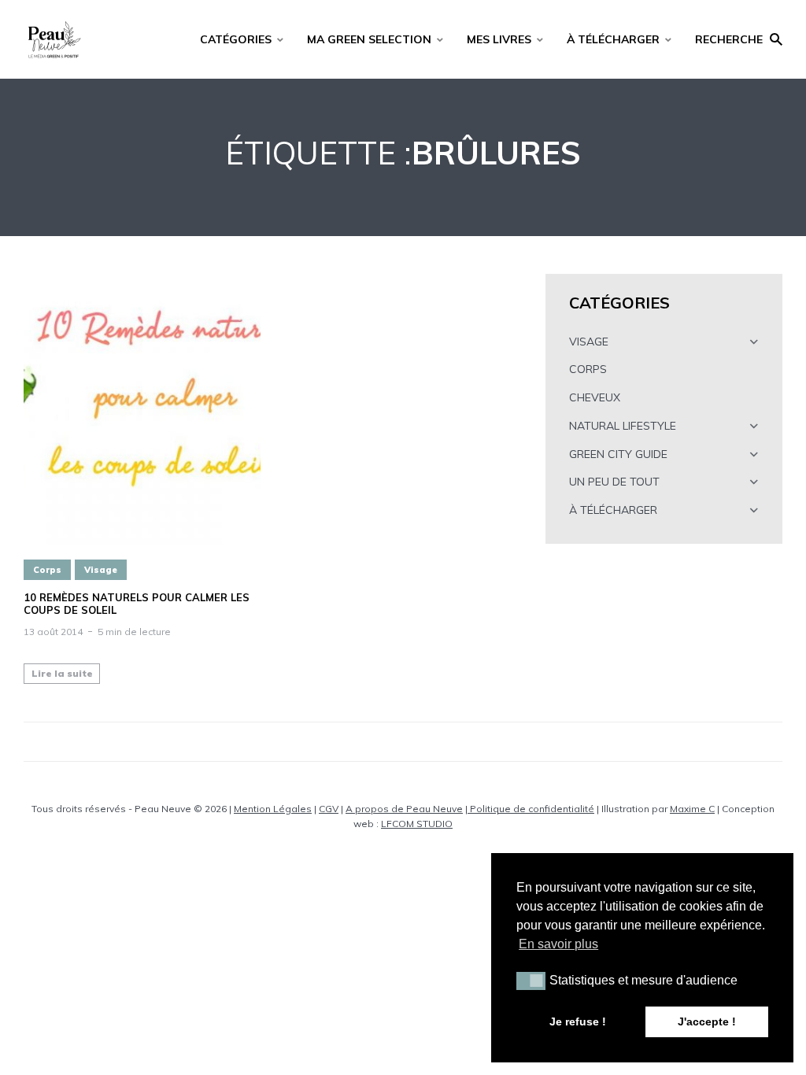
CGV (328, 809)
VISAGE (588, 341)
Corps (47, 569)
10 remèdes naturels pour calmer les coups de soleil (137, 604)
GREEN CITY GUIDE (618, 454)
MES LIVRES (499, 39)
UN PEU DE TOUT (614, 482)
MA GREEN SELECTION (369, 39)
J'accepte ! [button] (707, 1021)
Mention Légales (273, 809)
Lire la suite (62, 673)
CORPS (588, 369)
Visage (100, 569)
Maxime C (692, 809)
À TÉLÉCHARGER (613, 39)
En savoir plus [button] (558, 944)
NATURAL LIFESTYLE (622, 426)
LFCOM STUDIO (417, 823)
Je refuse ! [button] (577, 1021)
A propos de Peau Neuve (404, 809)
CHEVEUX (594, 397)
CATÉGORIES (236, 39)
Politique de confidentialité (531, 809)
